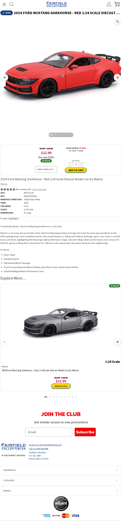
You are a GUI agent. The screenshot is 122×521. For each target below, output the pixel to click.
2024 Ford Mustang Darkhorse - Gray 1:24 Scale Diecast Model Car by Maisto (40, 370)
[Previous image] (4, 77)
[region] (61, 77)
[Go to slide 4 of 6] (63, 134)
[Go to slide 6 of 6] (70, 134)
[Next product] (117, 341)
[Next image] (117, 77)
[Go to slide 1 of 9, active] (46, 396)
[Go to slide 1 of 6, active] (51, 134)
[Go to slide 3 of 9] (53, 396)
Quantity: (76, 160)
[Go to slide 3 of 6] (59, 134)
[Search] (11, 4)
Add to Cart (61, 386)
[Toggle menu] (3, 4)
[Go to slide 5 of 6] (67, 134)
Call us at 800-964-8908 (38, 448)
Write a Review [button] (39, 189)
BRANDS (6, 490)
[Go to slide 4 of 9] (57, 396)
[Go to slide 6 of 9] (65, 396)
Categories (8, 480)
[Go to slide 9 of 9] (76, 396)
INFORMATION (9, 470)
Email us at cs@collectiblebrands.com (45, 445)
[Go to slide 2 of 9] (49, 396)
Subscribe (85, 432)
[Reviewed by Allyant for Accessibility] (61, 504)
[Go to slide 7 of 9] (69, 396)
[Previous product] (4, 341)
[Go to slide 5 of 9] (61, 396)
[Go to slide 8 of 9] (72, 396)
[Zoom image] (117, 21)
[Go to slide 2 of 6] (55, 134)
